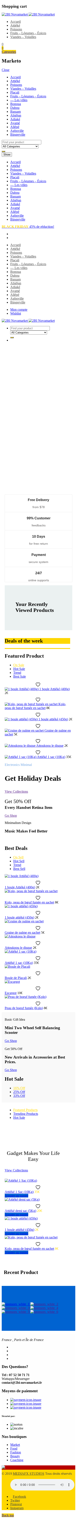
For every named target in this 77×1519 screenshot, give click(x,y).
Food (13, 1448)
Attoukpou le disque (50, 745)
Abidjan (15, 115)
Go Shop (11, 815)
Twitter (15, 1500)
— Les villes (18, 100)
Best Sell (19, 869)
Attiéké (15, 25)
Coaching (16, 1460)
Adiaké (15, 119)
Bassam (15, 111)
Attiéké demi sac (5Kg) (20, 1211)
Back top (8, 1515)
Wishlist (15, 313)
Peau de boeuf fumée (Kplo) (24, 1008)
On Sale (18, 665)
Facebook (19, 1496)
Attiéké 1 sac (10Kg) (51, 757)
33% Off (19, 1095)
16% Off (19, 1088)
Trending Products (25, 1114)
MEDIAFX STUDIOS (28, 1473)
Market (15, 1444)
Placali (14, 92)
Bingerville (17, 134)
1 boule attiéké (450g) (53, 719)
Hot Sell (18, 861)
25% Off (19, 1092)
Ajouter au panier (16, 1195)
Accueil (15, 21)
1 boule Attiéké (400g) (54, 689)
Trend (17, 672)
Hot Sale (19, 669)
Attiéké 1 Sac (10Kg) (19, 1192)
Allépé (14, 127)
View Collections (16, 791)
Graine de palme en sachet (22, 932)
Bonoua (15, 104)
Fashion (15, 1452)
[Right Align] (3, 151)
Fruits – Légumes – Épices (28, 33)
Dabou (14, 108)
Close (5, 70)
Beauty (15, 1456)
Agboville (17, 131)
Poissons (16, 29)
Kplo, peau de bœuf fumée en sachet (35, 706)
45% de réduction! (28, 226)
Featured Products (25, 1110)
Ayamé (15, 123)
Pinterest (16, 1504)
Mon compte (18, 309)
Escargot (10, 993)
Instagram (17, 1508)
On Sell (18, 857)
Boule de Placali (16, 978)
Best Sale (19, 676)
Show (6, 154)
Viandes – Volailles (23, 37)
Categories (9, 52)
